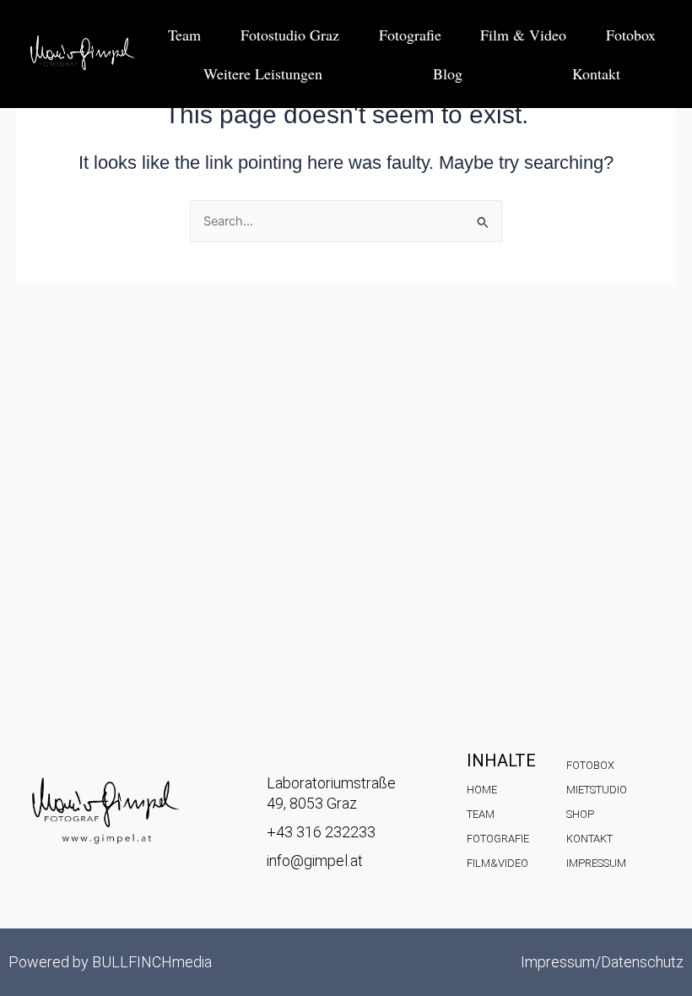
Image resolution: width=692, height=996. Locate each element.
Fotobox (631, 34)
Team (184, 34)
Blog (447, 73)
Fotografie (410, 34)
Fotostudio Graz (290, 34)
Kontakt (596, 73)
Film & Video (523, 34)
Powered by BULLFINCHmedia (110, 962)
